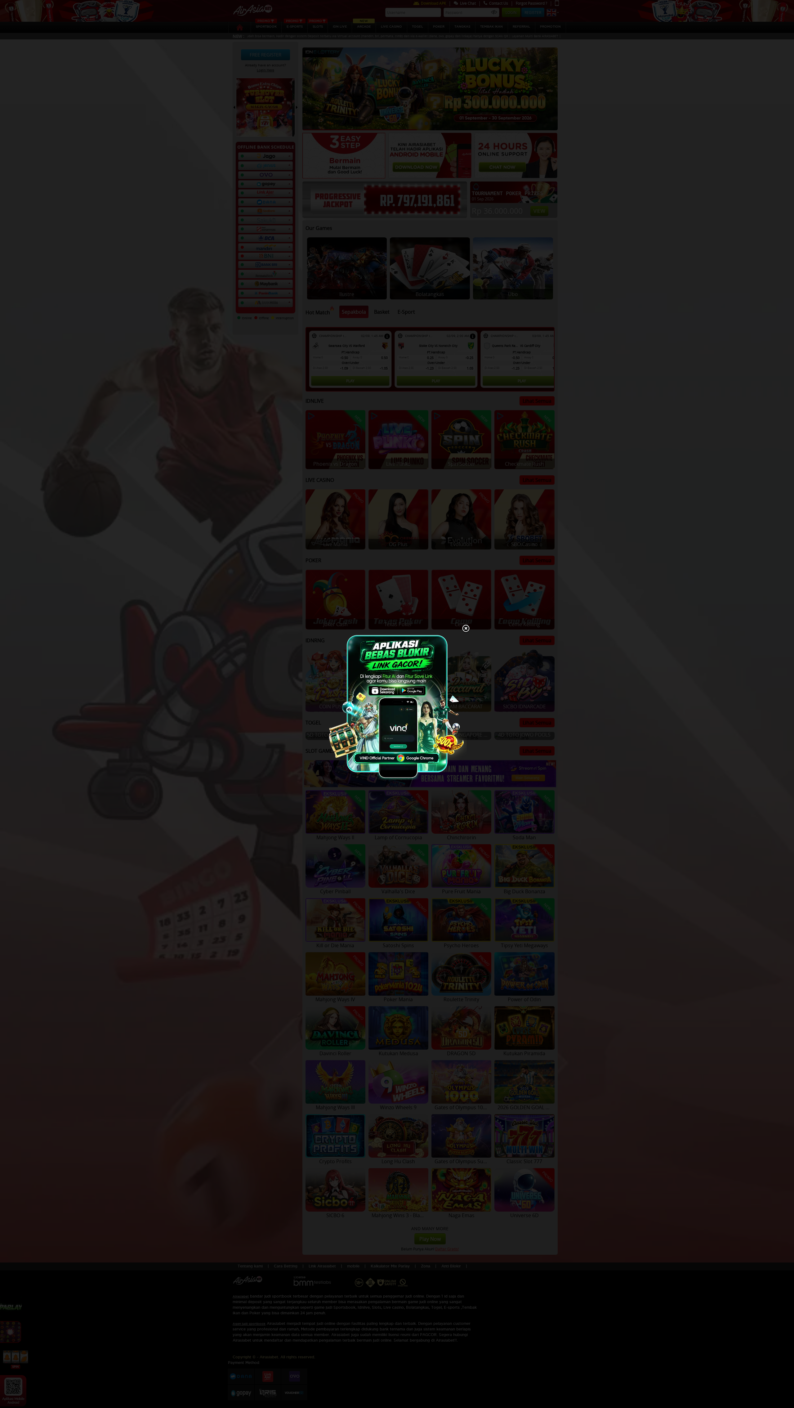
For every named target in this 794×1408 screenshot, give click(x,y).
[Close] (466, 629)
